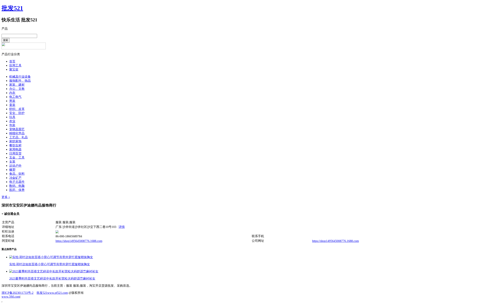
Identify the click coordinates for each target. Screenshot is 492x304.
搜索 (5, 40)
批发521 (12, 8)
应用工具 (15, 65)
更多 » (6, 197)
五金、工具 (17, 157)
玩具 (12, 117)
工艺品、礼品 (18, 137)
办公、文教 (17, 88)
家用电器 (15, 149)
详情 (122, 226)
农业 (12, 121)
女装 (12, 161)
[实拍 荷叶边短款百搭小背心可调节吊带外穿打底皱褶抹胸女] (51, 257)
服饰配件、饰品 (20, 80)
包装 (12, 125)
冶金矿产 (15, 177)
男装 (12, 100)
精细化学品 (17, 133)
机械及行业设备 (20, 76)
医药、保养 (17, 189)
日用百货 (15, 153)
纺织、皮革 (17, 109)
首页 (12, 61)
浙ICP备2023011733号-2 (17, 292)
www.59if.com (11, 296)
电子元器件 (17, 181)
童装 (12, 105)
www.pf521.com (57, 292)
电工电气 (15, 96)
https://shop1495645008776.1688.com (79, 241)
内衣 (12, 92)
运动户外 (15, 165)
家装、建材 (17, 84)
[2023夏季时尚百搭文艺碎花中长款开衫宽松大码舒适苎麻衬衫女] (53, 271)
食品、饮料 (17, 173)
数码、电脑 (17, 185)
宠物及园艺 (17, 129)
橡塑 (12, 169)
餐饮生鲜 (15, 145)
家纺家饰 (15, 141)
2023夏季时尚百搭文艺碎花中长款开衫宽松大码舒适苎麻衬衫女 (52, 278)
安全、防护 (17, 113)
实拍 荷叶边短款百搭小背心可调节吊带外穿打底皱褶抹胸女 (49, 264)
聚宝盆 (13, 69)
